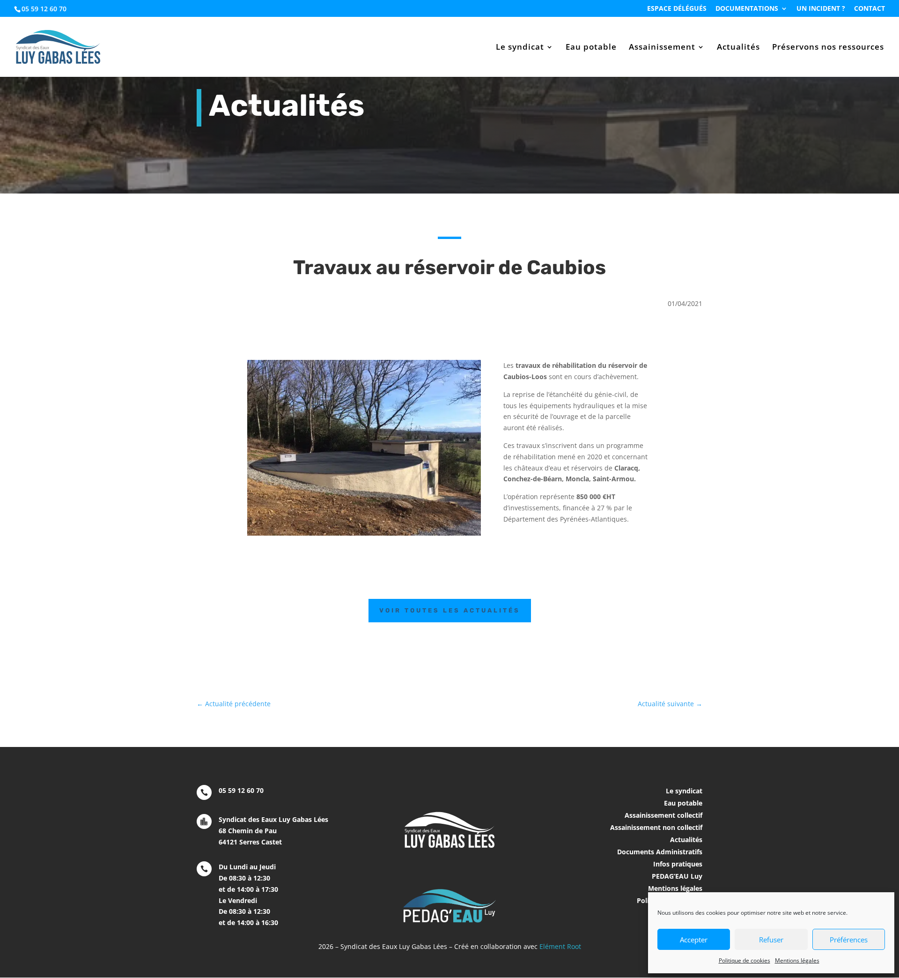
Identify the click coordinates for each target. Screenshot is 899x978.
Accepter (693, 939)
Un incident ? (820, 9)
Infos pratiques (677, 863)
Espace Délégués (677, 9)
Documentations (746, 9)
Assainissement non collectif (656, 827)
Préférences (849, 939)
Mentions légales (797, 960)
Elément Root (560, 946)
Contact (869, 9)
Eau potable (591, 48)
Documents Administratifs (659, 851)
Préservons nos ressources (828, 48)
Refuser (771, 939)
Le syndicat (520, 48)
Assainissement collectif (663, 815)
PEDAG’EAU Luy (677, 876)
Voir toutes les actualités (449, 610)
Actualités (738, 48)
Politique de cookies (744, 960)
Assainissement (662, 48)
